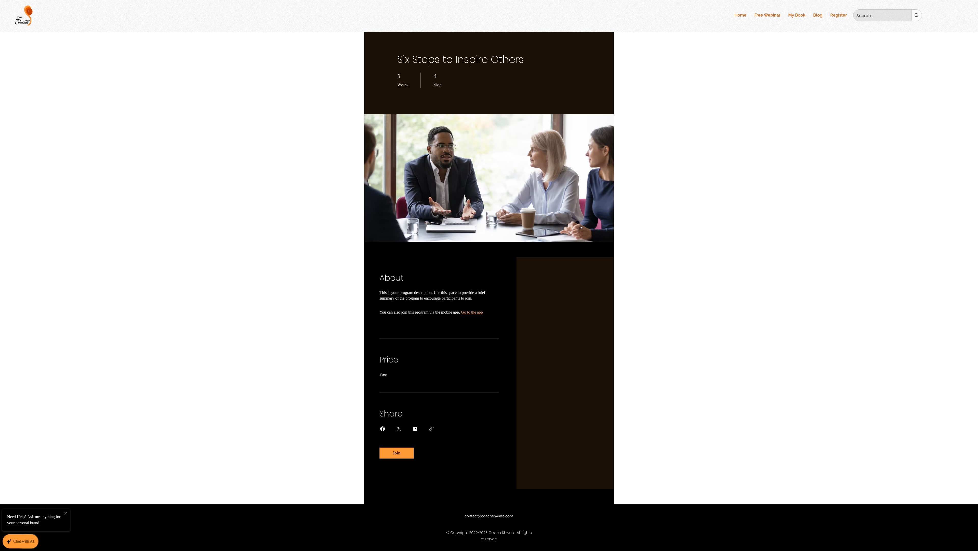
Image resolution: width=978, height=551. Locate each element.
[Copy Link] (431, 429)
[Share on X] (399, 429)
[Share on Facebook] (382, 429)
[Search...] (916, 15)
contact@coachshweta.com (489, 516)
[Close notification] (66, 513)
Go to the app (472, 312)
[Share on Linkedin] (415, 429)
